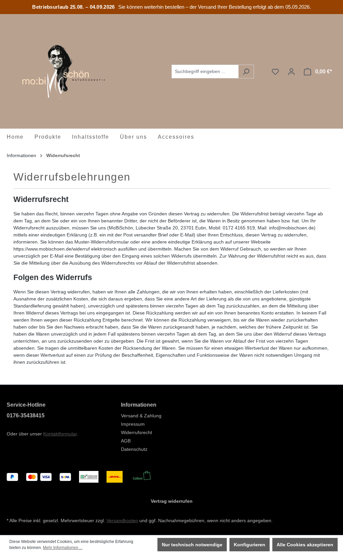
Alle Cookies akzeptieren (305, 544)
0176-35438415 (26, 415)
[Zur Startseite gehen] (57, 70)
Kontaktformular (60, 433)
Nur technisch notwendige (192, 544)
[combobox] (205, 71)
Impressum (133, 424)
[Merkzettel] (275, 71)
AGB (126, 440)
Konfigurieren (249, 544)
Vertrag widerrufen (172, 501)
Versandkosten (122, 520)
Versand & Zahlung (141, 415)
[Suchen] (246, 71)
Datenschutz (134, 449)
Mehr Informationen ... (62, 547)
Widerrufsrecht (136, 432)
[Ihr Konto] (291, 71)
